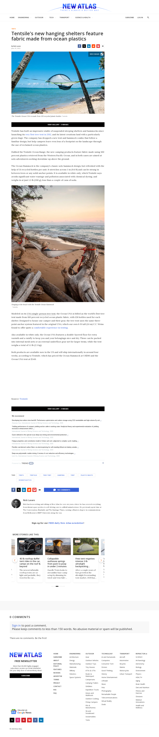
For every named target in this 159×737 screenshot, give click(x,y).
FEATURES (57, 669)
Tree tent (47, 475)
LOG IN (140, 17)
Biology (138, 667)
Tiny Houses (90, 667)
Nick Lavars (29, 500)
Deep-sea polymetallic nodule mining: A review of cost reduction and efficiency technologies (43, 453)
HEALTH (139, 677)
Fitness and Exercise (140, 692)
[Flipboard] (98, 46)
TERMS (56, 679)
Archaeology (140, 660)
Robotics (72, 674)
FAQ (55, 693)
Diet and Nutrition (142, 687)
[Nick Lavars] (16, 503)
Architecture (74, 657)
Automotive (124, 660)
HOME (12, 17)
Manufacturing (74, 664)
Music (103, 684)
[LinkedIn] (89, 46)
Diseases (139, 696)
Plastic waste (87, 475)
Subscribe (25, 675)
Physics (138, 674)
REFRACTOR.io (141, 654)
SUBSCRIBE (129, 17)
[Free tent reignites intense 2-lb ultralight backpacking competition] (58, 546)
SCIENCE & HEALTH (82, 17)
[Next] (101, 560)
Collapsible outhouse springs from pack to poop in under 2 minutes (29, 562)
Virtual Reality (106, 701)
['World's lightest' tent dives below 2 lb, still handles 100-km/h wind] (86, 546)
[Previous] (15, 560)
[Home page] (79, 6)
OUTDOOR (39, 17)
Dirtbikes (89, 686)
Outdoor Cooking (92, 699)
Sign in (16, 625)
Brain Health (140, 684)
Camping (61, 475)
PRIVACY (56, 683)
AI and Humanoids (108, 657)
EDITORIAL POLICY (57, 665)
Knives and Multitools (90, 694)
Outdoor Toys (91, 664)
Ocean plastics (25, 480)
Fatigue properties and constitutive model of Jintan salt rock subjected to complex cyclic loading (44, 441)
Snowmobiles (91, 717)
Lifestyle (104, 681)
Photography (106, 691)
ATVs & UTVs (91, 670)
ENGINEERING (23, 17)
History (104, 674)
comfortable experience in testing (51, 327)
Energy (72, 660)
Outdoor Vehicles (92, 660)
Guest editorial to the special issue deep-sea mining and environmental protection (39, 435)
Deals (103, 704)
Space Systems (75, 677)
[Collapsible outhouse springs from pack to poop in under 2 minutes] (30, 546)
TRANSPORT (64, 17)
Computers (105, 660)
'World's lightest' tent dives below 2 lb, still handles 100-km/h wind (85, 562)
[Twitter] (84, 46)
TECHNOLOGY (107, 654)
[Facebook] (79, 46)
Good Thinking (106, 670)
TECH (51, 17)
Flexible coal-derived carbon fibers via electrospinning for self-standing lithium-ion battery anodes (44, 447)
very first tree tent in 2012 (38, 134)
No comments (64, 490)
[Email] (103, 46)
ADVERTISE (57, 676)
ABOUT (56, 660)
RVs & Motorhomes (91, 706)
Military (72, 670)
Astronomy (140, 664)
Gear (87, 657)
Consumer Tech (107, 664)
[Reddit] (93, 46)
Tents (13, 29)
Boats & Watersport (90, 675)
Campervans (90, 679)
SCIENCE (139, 657)
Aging (138, 681)
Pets (103, 687)
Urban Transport (126, 674)
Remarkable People (108, 694)
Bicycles (123, 664)
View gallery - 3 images (58, 124)
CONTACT (57, 686)
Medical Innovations (140, 701)
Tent (73, 475)
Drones (104, 667)
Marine (122, 667)
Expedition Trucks (92, 690)
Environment (140, 670)
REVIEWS (56, 673)
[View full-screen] (102, 54)
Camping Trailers (92, 683)
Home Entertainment (109, 677)
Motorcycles (124, 670)
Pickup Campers (92, 702)
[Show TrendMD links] (103, 463)
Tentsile (24, 398)
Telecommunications (109, 698)
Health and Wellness (140, 706)
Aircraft (122, 657)
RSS (54, 690)
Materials (72, 667)
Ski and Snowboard (90, 712)
